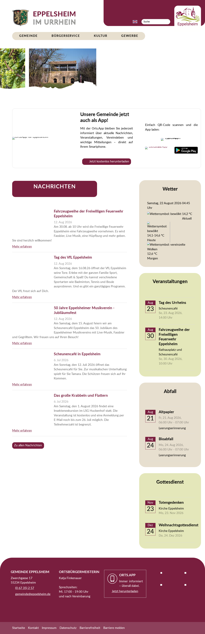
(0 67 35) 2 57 (24, 588)
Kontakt (33, 628)
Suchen (167, 21)
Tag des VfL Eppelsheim (73, 257)
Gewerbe (129, 35)
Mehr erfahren (22, 246)
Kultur (100, 35)
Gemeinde (28, 35)
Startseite (18, 628)
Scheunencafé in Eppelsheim (77, 354)
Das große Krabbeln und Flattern (81, 395)
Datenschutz (68, 628)
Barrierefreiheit (90, 628)
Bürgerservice (66, 35)
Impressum (49, 628)
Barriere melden (114, 628)
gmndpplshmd (32, 594)
